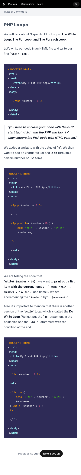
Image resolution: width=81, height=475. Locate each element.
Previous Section (29, 453)
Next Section (51, 453)
